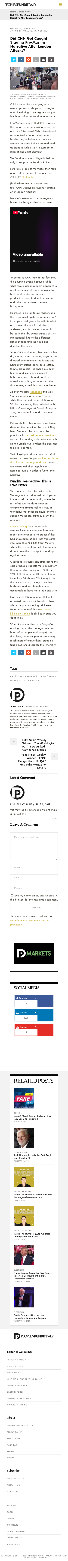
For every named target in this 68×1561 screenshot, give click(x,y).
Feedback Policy (15, 1366)
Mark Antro (28, 177)
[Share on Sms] (36, 59)
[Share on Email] (43, 59)
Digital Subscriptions (18, 1531)
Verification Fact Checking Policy (24, 1379)
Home (13, 11)
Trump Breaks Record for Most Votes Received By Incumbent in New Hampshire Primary (32, 1275)
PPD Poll (11, 1451)
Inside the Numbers (24, 1191)
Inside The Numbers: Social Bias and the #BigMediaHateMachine (33, 1196)
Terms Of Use (13, 1438)
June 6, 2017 (29, 28)
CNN (12, 676)
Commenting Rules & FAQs (20, 1426)
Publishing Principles (18, 1360)
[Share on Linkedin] (21, 59)
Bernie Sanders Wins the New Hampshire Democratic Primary (30, 1316)
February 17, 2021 (21, 1161)
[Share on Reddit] (28, 59)
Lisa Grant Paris (21, 804)
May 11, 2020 (19, 1239)
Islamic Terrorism (26, 676)
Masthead (12, 1445)
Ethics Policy (14, 1373)
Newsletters (13, 1491)
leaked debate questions (40, 435)
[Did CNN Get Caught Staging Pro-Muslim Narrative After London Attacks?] (19, 695)
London (42, 676)
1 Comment (43, 31)
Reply (55, 819)
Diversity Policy (15, 1392)
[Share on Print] (51, 59)
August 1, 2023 (20, 1122)
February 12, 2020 (22, 1281)
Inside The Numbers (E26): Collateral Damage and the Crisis (32, 1235)
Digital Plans (13, 1485)
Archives (11, 1506)
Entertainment (21, 1152)
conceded (36, 391)
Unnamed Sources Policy (20, 1398)
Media (52, 676)
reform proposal (33, 681)
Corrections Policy (17, 1385)
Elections (19, 1270)
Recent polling (18, 526)
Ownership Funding (17, 1405)
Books (10, 1512)
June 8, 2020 (19, 1200)
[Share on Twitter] (13, 59)
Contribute (12, 1525)
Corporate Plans (15, 1479)
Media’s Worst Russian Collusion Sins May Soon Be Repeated (32, 1117)
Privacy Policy (14, 1432)
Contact (11, 1458)
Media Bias (15, 681)
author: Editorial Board (23, 31)
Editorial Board (37, 706)
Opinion (18, 1113)
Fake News (25, 11)
